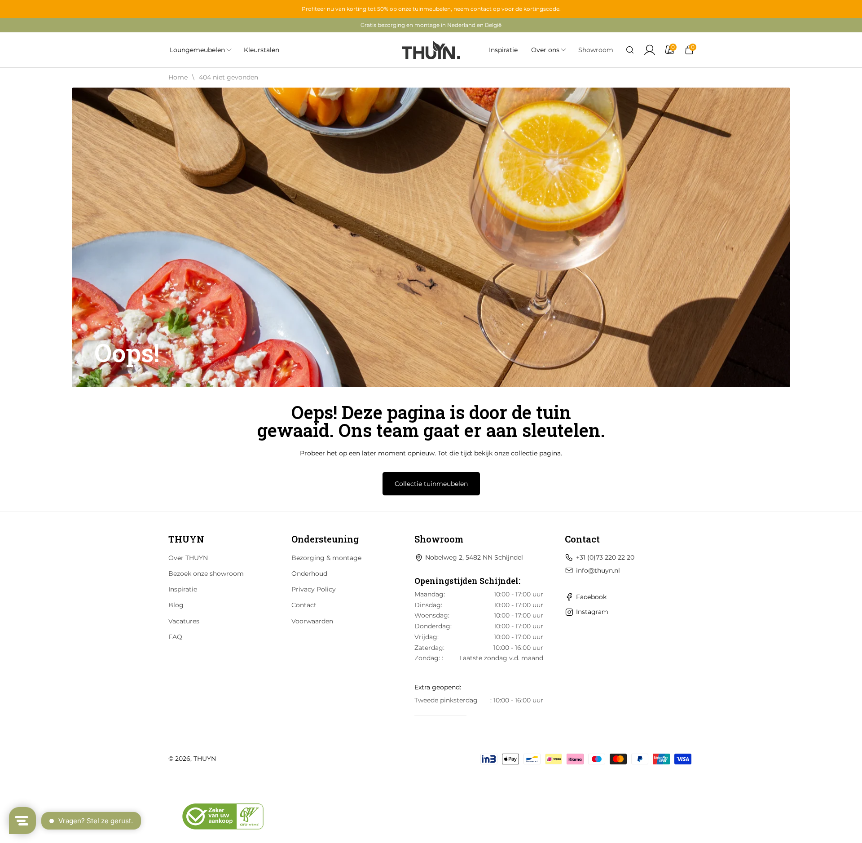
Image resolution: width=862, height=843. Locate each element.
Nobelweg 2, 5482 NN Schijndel (474, 557)
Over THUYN (188, 558)
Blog (176, 605)
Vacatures (183, 621)
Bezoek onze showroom (206, 573)
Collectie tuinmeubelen (431, 484)
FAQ (175, 637)
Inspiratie (182, 589)
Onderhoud (309, 573)
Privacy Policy (313, 589)
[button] (630, 50)
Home (178, 77)
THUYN (205, 759)
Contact (304, 605)
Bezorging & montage (326, 558)
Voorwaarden (312, 621)
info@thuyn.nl (598, 570)
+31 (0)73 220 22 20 (605, 557)
